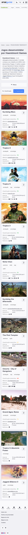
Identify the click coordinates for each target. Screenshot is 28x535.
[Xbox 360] (11, 163)
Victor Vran (7, 262)
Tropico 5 (7, 184)
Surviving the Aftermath (11, 68)
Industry (13, 7)
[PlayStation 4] (12, 127)
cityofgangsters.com (13, 381)
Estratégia (13, 115)
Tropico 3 (6, 226)
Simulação (5, 115)
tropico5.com (11, 193)
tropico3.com (11, 235)
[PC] (16, 127)
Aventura (5, 265)
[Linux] (11, 127)
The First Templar (10, 335)
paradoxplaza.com (12, 121)
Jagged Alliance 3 (7, 76)
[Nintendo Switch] (14, 278)
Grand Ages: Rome (19, 70)
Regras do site (5, 517)
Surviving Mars (9, 112)
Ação (4, 268)
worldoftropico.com (13, 157)
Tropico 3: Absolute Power (11, 449)
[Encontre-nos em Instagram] (5, 528)
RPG (11, 187)
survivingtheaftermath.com (15, 308)
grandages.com (12, 421)
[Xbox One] (14, 127)
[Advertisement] (14, 25)
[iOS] (14, 386)
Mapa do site (4, 520)
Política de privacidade (7, 514)
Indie (11, 265)
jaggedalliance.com (13, 491)
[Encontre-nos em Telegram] (2, 528)
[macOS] (9, 127)
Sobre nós (4, 512)
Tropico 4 (7, 148)
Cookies (3, 522)
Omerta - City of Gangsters (9, 370)
